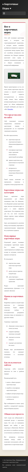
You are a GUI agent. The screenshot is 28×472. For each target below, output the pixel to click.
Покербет (10, 109)
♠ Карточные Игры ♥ (10, 6)
